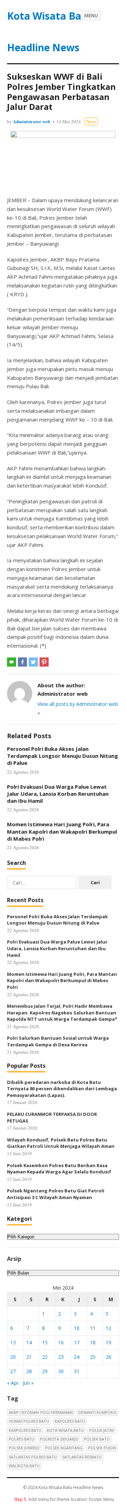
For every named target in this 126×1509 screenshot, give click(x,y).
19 (108, 1342)
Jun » (28, 1382)
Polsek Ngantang (64, 1447)
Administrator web (31, 121)
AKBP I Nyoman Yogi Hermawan (41, 1412)
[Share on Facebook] (22, 662)
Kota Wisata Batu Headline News (49, 31)
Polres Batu (21, 1439)
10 (76, 1328)
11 (93, 1328)
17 (76, 1342)
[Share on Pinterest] (44, 662)
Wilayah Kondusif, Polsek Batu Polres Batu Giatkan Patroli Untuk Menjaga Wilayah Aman (60, 1143)
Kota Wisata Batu (65, 1430)
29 (45, 1371)
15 (45, 1342)
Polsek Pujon (102, 1447)
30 (61, 1371)
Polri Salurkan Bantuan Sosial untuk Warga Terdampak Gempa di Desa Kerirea (58, 1041)
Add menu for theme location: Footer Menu (64, 1499)
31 (76, 1371)
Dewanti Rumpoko (97, 1412)
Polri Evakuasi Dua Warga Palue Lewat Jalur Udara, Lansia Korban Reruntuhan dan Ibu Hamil (57, 794)
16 (61, 1342)
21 (29, 1357)
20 (13, 1357)
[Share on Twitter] (33, 662)
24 (76, 1357)
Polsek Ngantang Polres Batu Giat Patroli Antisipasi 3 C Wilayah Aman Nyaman (55, 1193)
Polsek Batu (97, 1439)
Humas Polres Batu (29, 1421)
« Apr (13, 1382)
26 (108, 1357)
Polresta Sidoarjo (59, 1439)
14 (29, 1342)
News (91, 121)
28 (29, 1371)
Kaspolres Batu (25, 1430)
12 (108, 1328)
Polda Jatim (101, 1430)
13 (13, 1342)
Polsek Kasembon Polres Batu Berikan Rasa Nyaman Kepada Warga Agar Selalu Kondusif (59, 1168)
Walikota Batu (24, 1465)
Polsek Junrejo (24, 1447)
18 (93, 1342)
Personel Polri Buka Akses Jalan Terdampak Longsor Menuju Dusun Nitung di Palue (62, 756)
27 (13, 1371)
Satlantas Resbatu (82, 1457)
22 (45, 1357)
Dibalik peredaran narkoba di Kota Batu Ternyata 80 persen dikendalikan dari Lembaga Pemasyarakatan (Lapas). (62, 1088)
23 (61, 1357)
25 (93, 1357)
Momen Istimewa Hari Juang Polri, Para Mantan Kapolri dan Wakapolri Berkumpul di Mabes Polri (62, 831)
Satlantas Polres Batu (33, 1457)
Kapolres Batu (70, 1421)
